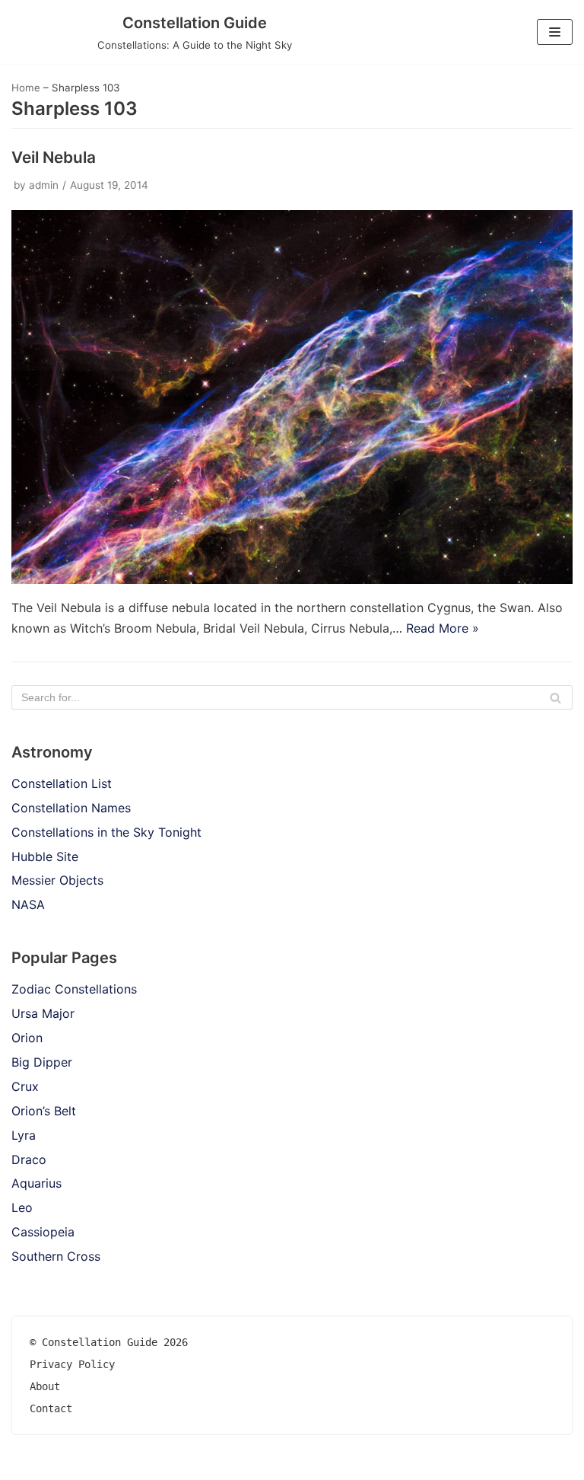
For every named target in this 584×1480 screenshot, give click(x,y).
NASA (28, 904)
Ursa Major (43, 1013)
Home (25, 87)
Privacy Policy (72, 1364)
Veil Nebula (53, 157)
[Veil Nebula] (292, 579)
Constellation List (61, 783)
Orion (27, 1037)
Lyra (23, 1135)
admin (44, 185)
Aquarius (36, 1183)
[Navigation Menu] (555, 32)
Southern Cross (55, 1256)
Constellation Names (71, 807)
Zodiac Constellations (74, 989)
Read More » (442, 628)
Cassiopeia (43, 1231)
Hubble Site (44, 856)
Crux (25, 1086)
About (45, 1386)
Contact (51, 1408)
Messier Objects (57, 880)
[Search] (555, 697)
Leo (22, 1207)
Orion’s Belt (43, 1110)
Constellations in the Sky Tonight (106, 832)
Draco (28, 1159)
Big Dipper (41, 1062)
